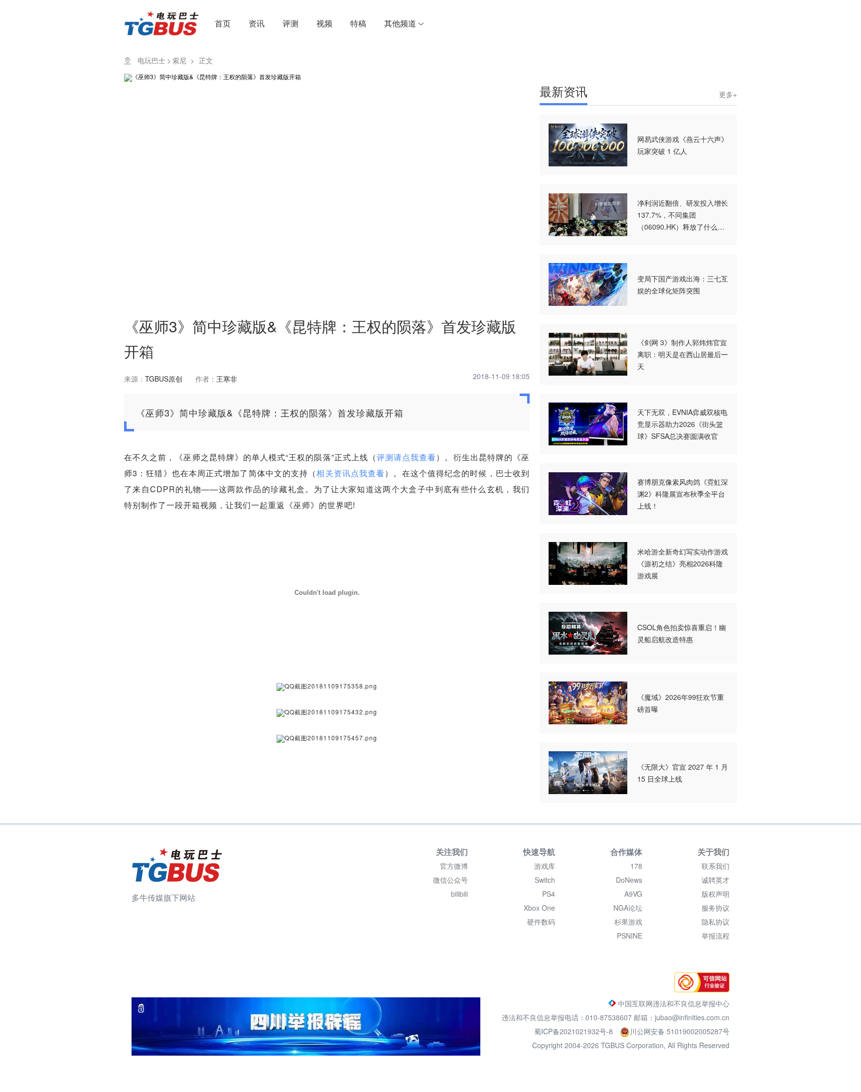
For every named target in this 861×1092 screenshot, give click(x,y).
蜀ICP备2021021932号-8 (574, 1031)
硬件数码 (541, 922)
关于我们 (713, 851)
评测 (290, 23)
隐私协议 (715, 922)
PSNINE (629, 936)
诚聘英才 (715, 880)
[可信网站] (699, 989)
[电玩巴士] (177, 865)
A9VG (633, 894)
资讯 (257, 23)
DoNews (629, 880)
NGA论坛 (627, 908)
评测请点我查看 (406, 457)
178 (636, 866)
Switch (545, 880)
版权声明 (715, 894)
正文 (206, 60)
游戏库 (544, 866)
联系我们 (715, 866)
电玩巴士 (151, 60)
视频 (324, 23)
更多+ (728, 94)
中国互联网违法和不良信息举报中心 (672, 1003)
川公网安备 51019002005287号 (679, 1031)
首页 (223, 23)
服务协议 (715, 908)
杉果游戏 (628, 922)
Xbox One (539, 908)
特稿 (358, 23)
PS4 (548, 894)
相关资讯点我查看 (350, 473)
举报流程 (715, 936)
